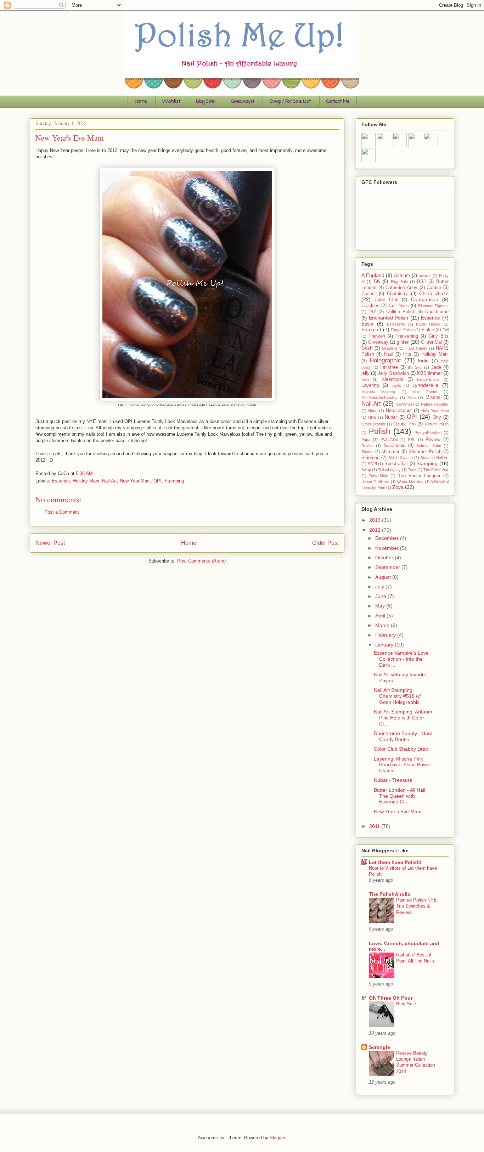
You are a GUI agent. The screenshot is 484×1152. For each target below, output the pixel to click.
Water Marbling (410, 482)
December (387, 538)
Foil (446, 330)
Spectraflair (396, 463)
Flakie (428, 329)
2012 (375, 530)
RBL (411, 439)
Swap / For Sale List (290, 101)
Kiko (365, 379)
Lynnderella (425, 385)
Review (433, 439)
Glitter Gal (431, 342)
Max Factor (424, 392)
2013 (375, 520)
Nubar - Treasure (393, 780)
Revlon (367, 446)
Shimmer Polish (425, 451)
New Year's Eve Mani (397, 811)
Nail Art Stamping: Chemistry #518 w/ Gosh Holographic (397, 696)
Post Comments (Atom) (201, 561)
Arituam (402, 275)
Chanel (368, 293)
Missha (433, 397)
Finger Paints (402, 330)
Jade (436, 367)
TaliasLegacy (389, 470)
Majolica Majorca (378, 392)
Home (141, 101)
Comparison (424, 299)
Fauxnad (371, 329)
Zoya (398, 487)
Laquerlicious (428, 379)
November (387, 548)
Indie (423, 360)
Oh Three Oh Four (390, 998)
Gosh (366, 348)
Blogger (277, 1137)
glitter (402, 342)
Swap (366, 470)
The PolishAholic (389, 894)
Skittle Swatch (400, 458)
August (383, 577)
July (380, 586)
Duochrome (437, 311)
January (385, 645)
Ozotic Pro (404, 424)
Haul (388, 354)
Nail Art (109, 481)
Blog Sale (399, 281)
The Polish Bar (436, 470)
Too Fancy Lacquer (419, 475)
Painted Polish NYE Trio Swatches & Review (416, 906)
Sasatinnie (394, 445)
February (386, 635)
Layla (396, 385)
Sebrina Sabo (428, 446)
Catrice (434, 287)
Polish (379, 431)
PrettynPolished (428, 432)
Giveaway (378, 342)
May (380, 606)
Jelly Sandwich (393, 373)
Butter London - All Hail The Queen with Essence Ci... (399, 796)
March (383, 625)
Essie (367, 324)
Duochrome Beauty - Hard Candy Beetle (403, 736)
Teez (412, 470)
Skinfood (370, 457)
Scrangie (379, 1047)
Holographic (385, 360)
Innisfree (389, 367)
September (388, 567)
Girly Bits (438, 336)
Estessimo (396, 324)
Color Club (386, 299)
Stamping (174, 481)
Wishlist (171, 101)
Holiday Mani (86, 481)
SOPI (372, 464)
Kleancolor (392, 379)
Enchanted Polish (389, 318)
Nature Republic (435, 404)
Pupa (365, 439)
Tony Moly (378, 476)
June (381, 596)
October (385, 557)
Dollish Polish (400, 311)
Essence (61, 481)
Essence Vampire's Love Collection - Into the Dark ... (401, 659)
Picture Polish (437, 424)
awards (425, 275)
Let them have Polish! (395, 862)
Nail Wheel (404, 404)
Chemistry (397, 293)
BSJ (421, 281)
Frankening (406, 336)
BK (377, 281)
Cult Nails (399, 305)
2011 (375, 826)
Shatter (367, 452)
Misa (411, 397)
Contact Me (337, 101)
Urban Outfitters (375, 482)
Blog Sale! (205, 101)
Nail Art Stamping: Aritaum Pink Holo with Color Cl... (403, 718)
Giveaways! (242, 101)
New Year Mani (135, 481)
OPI (157, 481)
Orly (437, 417)
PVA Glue (389, 439)
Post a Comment (61, 512)
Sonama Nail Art (435, 458)
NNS (372, 417)
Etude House (428, 324)
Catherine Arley (401, 287)
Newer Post (50, 543)
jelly (365, 373)
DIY (372, 311)
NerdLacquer (399, 410)
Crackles (370, 305)
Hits (407, 354)
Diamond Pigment (433, 306)
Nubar (391, 417)
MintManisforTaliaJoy (379, 397)
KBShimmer (429, 373)
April (381, 616)
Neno (372, 410)
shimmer (390, 451)
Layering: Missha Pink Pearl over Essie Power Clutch (402, 765)
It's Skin (415, 367)
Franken (376, 336)
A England (372, 275)
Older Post (325, 543)
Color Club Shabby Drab (401, 749)
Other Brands (373, 424)
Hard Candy (416, 348)
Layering (370, 385)
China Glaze (434, 293)
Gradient (389, 348)
